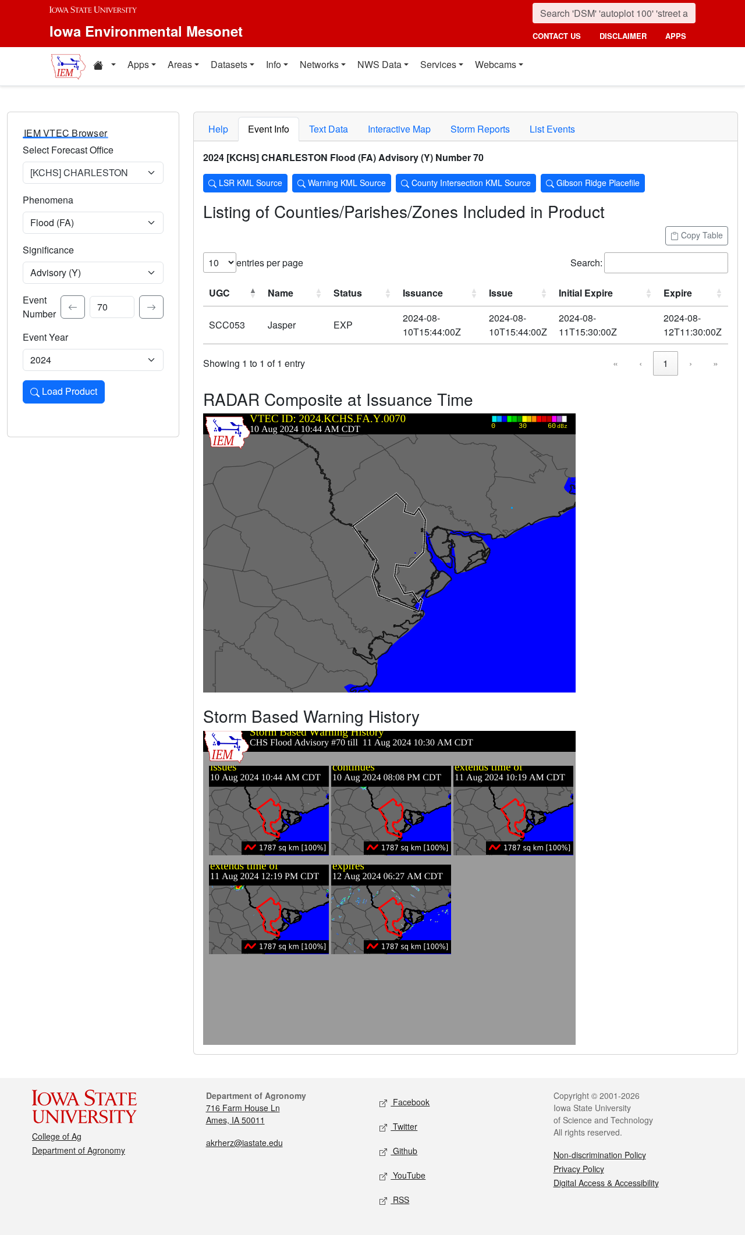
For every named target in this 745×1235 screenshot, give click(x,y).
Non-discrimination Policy (600, 1155)
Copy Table (701, 235)
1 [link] (665, 363)
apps (675, 35)
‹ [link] (640, 363)
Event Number (39, 306)
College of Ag (56, 1136)
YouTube (408, 1175)
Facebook (410, 1102)
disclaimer (623, 35)
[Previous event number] (73, 307)
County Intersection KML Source (470, 182)
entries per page (269, 262)
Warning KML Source (346, 182)
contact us (557, 35)
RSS (400, 1199)
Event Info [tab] (268, 128)
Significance (48, 249)
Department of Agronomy (78, 1150)
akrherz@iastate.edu (244, 1142)
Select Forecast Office (68, 149)
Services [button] (438, 64)
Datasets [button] (229, 64)
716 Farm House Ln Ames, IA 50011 (243, 1114)
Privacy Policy (579, 1169)
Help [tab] (218, 128)
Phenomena (48, 199)
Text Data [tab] (328, 128)
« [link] (615, 363)
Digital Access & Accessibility (606, 1182)
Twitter (404, 1126)
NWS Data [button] (379, 64)
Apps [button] (138, 64)
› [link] (690, 363)
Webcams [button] (495, 64)
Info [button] (273, 64)
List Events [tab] (552, 128)
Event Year (45, 337)
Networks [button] (319, 64)
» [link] (715, 363)
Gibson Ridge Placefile (597, 182)
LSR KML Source (249, 182)
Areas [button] (180, 64)
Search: (586, 262)
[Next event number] (151, 307)
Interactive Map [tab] (399, 128)
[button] (104, 66)
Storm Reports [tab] (480, 128)
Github (404, 1151)
